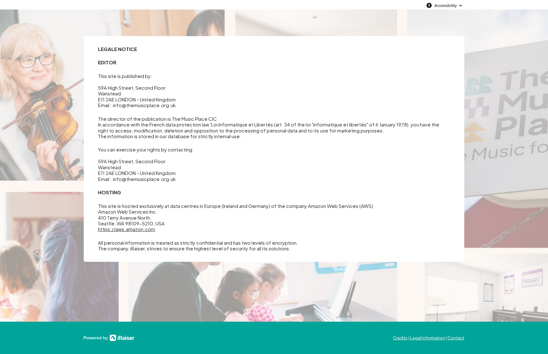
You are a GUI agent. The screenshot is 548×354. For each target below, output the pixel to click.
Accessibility (445, 5)
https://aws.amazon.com (126, 229)
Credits (400, 337)
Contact (455, 337)
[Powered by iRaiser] (109, 338)
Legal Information (427, 337)
